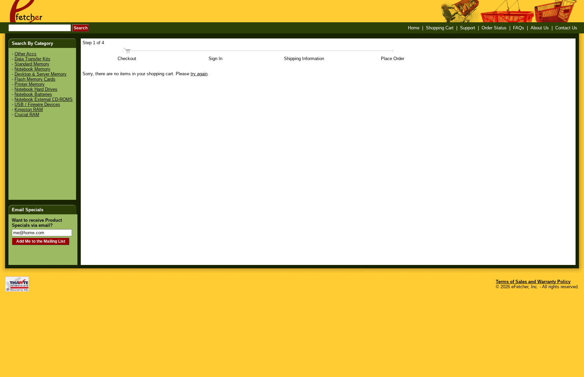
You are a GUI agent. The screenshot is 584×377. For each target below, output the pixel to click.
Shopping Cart (440, 27)
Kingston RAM (29, 109)
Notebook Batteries (33, 94)
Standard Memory (32, 63)
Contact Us (566, 27)
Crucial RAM (27, 114)
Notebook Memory (32, 69)
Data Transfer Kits (32, 58)
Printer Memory (30, 84)
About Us (540, 27)
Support (467, 27)
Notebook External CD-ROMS (44, 99)
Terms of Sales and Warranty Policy (533, 281)
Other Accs (25, 53)
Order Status (494, 27)
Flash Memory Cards (35, 79)
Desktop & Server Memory (41, 74)
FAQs (518, 27)
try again (199, 73)
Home (413, 27)
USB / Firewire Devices (37, 104)
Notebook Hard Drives (36, 89)
